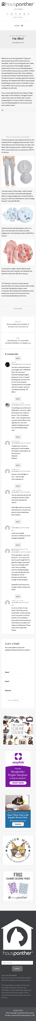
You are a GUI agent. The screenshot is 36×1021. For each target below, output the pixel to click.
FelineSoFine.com (18, 71)
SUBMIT (17, 968)
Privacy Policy (18, 1010)
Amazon (6, 152)
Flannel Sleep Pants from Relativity (17, 150)
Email (7, 681)
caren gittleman (18, 403)
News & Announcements (18, 36)
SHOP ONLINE (18, 17)
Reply (18, 358)
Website (8, 690)
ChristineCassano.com (21, 85)
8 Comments (18, 308)
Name (7, 672)
